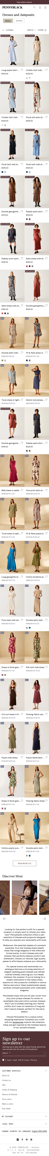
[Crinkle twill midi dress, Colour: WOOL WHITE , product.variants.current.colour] (27, 77)
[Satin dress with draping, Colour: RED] (2, 313)
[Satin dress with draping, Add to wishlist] (46, 258)
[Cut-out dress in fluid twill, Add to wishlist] (22, 714)
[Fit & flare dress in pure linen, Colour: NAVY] (27, 360)
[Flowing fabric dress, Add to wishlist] (46, 801)
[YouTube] (31, 1139)
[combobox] (31, 30)
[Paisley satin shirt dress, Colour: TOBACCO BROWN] (29, 451)
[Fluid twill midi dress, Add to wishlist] (22, 164)
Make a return (7, 1104)
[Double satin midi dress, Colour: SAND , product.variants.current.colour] (27, 627)
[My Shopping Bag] (40, 7)
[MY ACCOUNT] (46, 1116)
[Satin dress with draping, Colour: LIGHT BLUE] (32, 266)
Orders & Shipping (9, 1090)
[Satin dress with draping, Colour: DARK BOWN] (29, 266)
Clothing (9, 30)
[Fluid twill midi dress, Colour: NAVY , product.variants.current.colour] (2, 172)
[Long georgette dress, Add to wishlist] (22, 577)
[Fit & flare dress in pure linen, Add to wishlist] (46, 352)
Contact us (6, 1080)
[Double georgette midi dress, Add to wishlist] (22, 211)
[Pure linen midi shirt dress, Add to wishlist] (22, 620)
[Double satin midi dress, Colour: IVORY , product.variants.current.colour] (5, 360)
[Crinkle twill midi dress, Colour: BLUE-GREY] (29, 78)
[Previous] (5, 918)
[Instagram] (17, 1139)
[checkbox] (3, 1060)
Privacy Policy (29, 1060)
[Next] (44, 918)
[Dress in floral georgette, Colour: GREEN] (5, 675)
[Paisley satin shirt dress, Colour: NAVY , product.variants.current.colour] (27, 450)
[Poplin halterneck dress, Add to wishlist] (46, 757)
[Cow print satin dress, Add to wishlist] (46, 490)
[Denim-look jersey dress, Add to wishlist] (46, 400)
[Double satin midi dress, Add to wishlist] (22, 352)
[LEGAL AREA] (46, 1124)
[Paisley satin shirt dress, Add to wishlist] (46, 211)
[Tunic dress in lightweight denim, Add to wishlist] (22, 400)
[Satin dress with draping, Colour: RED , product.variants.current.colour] (27, 266)
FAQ (3, 1085)
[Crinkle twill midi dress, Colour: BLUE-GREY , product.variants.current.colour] (5, 125)
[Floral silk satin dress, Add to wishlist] (46, 117)
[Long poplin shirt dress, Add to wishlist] (22, 70)
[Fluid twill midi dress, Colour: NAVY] (27, 172)
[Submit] (44, 1053)
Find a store (7, 1099)
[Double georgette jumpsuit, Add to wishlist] (46, 305)
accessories (18, 1022)
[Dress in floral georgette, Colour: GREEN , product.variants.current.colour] (5, 808)
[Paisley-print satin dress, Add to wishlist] (22, 258)
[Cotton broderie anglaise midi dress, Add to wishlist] (46, 577)
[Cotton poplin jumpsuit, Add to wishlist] (22, 848)
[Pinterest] (27, 1139)
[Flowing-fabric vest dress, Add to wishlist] (46, 714)
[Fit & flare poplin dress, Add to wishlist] (46, 533)
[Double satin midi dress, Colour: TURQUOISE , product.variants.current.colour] (29, 855)
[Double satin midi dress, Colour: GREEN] (2, 360)
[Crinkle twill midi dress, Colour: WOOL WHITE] (2, 125)
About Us (5, 1075)
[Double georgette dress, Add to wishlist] (22, 443)
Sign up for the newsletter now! (24, 2)
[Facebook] (22, 1139)
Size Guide (6, 1108)
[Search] (34, 7)
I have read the (21, 1060)
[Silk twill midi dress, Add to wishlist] (46, 667)
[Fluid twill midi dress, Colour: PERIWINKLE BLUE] (5, 172)
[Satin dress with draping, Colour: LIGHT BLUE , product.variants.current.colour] (8, 313)
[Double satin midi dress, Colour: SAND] (27, 855)
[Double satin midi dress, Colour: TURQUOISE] (29, 627)
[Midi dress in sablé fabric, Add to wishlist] (22, 490)
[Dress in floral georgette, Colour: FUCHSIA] (2, 808)
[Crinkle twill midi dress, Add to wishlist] (46, 70)
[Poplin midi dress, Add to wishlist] (22, 757)
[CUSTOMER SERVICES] (46, 1071)
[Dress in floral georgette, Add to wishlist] (22, 667)
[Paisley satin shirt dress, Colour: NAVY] (27, 219)
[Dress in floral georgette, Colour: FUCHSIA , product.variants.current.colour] (2, 675)
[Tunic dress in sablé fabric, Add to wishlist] (22, 533)
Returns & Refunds (9, 1094)
